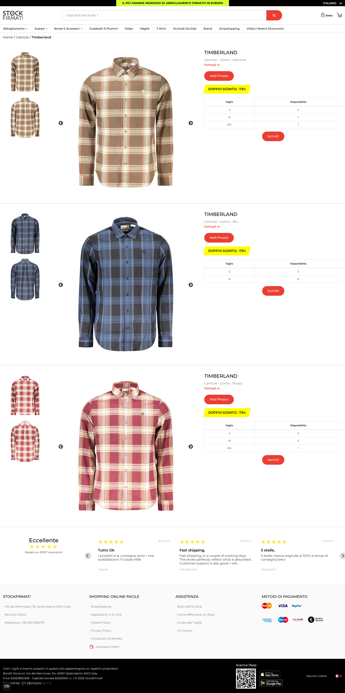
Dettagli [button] (210, 65)
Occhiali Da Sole (184, 28)
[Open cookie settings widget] (7, 686)
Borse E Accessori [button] (67, 28)
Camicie (22, 37)
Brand (207, 28)
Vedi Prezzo (219, 76)
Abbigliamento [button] (14, 28)
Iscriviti (273, 136)
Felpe (129, 28)
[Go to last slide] (88, 556)
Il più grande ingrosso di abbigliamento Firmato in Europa (172, 3)
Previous (60, 123)
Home (8, 37)
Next (190, 123)
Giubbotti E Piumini (103, 28)
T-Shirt (161, 28)
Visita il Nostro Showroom (265, 28)
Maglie (145, 28)
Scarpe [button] (40, 28)
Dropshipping (229, 28)
